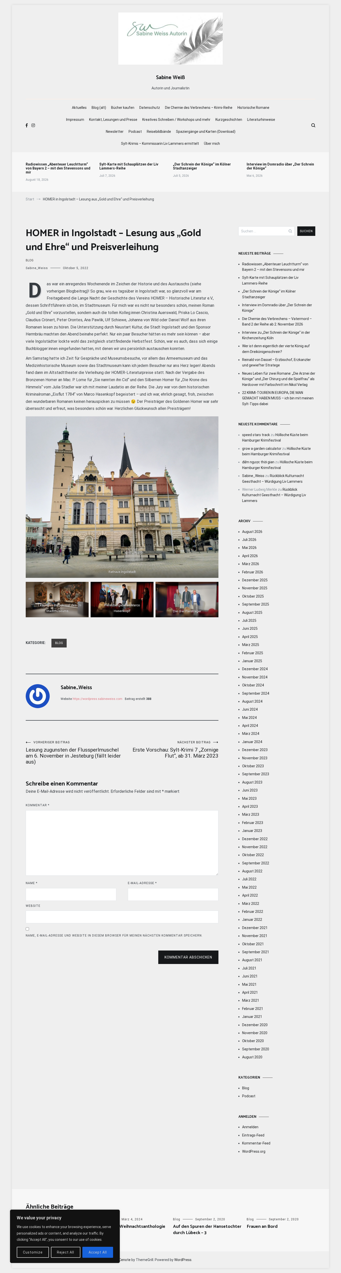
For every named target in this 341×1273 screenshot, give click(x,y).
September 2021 (255, 952)
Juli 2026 (249, 540)
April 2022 (250, 895)
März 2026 (250, 564)
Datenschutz (149, 108)
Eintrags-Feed (253, 1135)
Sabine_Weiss (37, 268)
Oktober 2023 (253, 766)
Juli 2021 (249, 968)
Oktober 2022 (253, 855)
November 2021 (254, 936)
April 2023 (250, 806)
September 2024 (255, 693)
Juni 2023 (250, 790)
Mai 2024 (249, 718)
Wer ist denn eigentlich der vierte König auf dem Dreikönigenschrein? (276, 348)
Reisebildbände (159, 132)
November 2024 (254, 677)
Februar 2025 (252, 653)
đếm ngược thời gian (258, 462)
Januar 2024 (252, 742)
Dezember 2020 (255, 1025)
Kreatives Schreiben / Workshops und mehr (176, 120)
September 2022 (255, 863)
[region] (65, 1236)
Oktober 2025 (253, 596)
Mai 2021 (249, 984)
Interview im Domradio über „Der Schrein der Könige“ (280, 166)
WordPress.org (253, 1151)
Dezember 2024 (255, 669)
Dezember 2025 (255, 580)
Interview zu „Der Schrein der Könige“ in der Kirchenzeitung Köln (276, 335)
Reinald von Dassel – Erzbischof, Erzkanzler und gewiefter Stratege (276, 362)
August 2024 (252, 701)
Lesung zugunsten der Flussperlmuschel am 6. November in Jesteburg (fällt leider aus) (73, 753)
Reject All (65, 1252)
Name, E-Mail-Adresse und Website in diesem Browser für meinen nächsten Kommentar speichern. (114, 935)
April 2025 (250, 637)
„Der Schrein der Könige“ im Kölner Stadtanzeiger (202, 166)
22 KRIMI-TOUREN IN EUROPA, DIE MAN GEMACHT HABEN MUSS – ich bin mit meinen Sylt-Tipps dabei (278, 398)
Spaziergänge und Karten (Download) (205, 132)
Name (31, 883)
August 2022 (252, 871)
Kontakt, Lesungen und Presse (113, 120)
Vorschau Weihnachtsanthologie (132, 1226)
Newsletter (115, 132)
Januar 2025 (252, 661)
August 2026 (252, 532)
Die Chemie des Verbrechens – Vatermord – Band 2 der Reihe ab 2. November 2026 (277, 321)
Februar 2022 (252, 912)
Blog (29, 260)
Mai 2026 (249, 548)
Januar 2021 (252, 1017)
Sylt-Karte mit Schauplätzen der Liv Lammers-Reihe (128, 166)
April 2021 (250, 992)
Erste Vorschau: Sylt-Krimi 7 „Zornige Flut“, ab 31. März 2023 (175, 750)
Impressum (75, 120)
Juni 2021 (250, 976)
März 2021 (250, 1000)
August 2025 (252, 613)
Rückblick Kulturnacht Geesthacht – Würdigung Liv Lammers (274, 495)
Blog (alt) (99, 108)
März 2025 (250, 645)
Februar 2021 (252, 1009)
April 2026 (250, 556)
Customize (33, 1252)
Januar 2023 (252, 831)
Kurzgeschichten (228, 120)
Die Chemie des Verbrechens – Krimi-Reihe (198, 108)
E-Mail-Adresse (142, 883)
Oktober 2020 (253, 1041)
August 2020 (252, 1057)
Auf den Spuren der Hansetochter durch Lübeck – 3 (207, 1230)
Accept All (98, 1252)
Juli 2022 (249, 879)
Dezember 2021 (255, 928)
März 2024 (250, 734)
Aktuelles (79, 108)
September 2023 (255, 774)
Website (33, 906)
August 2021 (252, 960)
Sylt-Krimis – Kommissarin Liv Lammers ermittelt (160, 144)
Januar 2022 (252, 920)
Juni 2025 (250, 629)
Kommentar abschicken (188, 957)
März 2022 (250, 904)
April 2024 (250, 726)
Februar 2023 (252, 823)
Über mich (212, 144)
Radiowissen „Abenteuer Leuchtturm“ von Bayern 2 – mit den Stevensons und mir (58, 168)
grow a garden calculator (261, 449)
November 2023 (254, 758)
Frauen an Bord (262, 1226)
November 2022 (254, 847)
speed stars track (256, 435)
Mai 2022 (249, 887)
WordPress (182, 1260)
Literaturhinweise (261, 120)
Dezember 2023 (255, 750)
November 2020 (254, 1033)
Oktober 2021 (253, 944)
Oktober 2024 (253, 685)
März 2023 (250, 814)
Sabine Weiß (170, 77)
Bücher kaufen (122, 108)
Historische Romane (253, 108)
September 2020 (255, 1049)
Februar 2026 (252, 572)
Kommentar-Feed (256, 1143)
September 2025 (255, 604)
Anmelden (250, 1127)
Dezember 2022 (255, 839)
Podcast (135, 132)
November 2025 (254, 588)
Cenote (125, 1260)
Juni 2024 (250, 709)
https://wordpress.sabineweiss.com (97, 699)
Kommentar (37, 805)
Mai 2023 (249, 798)
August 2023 (252, 782)
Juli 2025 (249, 621)
